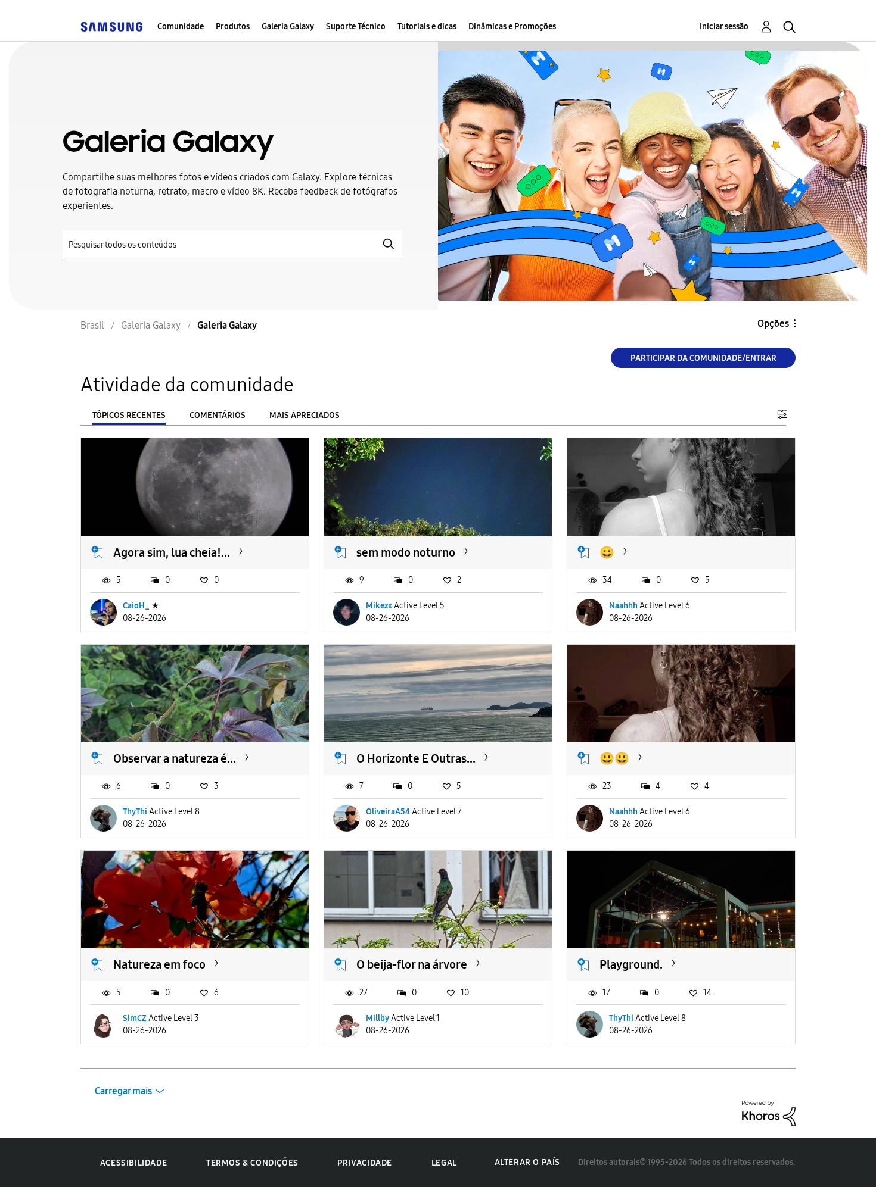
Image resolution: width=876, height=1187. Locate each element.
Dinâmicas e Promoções (512, 26)
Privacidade (364, 1163)
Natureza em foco (159, 964)
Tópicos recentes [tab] (129, 415)
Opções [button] (773, 323)
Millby (377, 1018)
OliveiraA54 (388, 812)
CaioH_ (136, 606)
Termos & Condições (252, 1163)
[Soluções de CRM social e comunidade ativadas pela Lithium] (769, 1113)
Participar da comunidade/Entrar (703, 358)
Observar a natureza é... (174, 758)
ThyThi (135, 812)
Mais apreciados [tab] (304, 415)
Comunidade (180, 26)
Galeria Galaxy (288, 26)
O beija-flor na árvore (411, 964)
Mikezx (379, 606)
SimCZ (135, 1018)
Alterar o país (527, 1162)
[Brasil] (111, 26)
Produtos (233, 26)
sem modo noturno (405, 552)
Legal (444, 1163)
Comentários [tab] (218, 415)
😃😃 (614, 758)
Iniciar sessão (724, 26)
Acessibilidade (133, 1163)
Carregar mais (123, 1091)
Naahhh (623, 606)
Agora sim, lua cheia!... (171, 552)
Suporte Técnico (356, 26)
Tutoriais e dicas (426, 26)
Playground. (631, 964)
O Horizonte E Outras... (416, 758)
